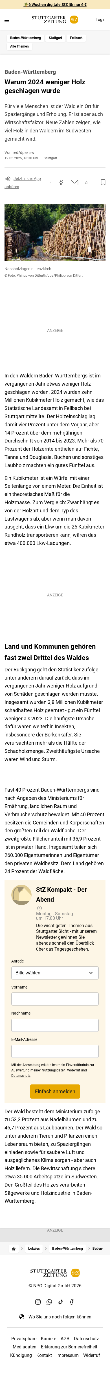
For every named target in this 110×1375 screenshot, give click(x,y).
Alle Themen (19, 46)
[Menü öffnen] (7, 20)
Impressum (67, 1355)
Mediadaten (24, 1347)
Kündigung (21, 1355)
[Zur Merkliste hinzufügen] (101, 182)
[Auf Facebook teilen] (61, 182)
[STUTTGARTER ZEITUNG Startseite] (55, 20)
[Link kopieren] (50, 182)
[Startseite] (14, 1249)
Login (100, 19)
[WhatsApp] (49, 1302)
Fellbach (76, 38)
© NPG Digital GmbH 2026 (55, 1285)
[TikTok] (60, 1302)
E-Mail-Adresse (24, 1039)
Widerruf (91, 1355)
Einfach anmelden (55, 1091)
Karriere (48, 1338)
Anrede (17, 961)
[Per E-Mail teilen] (74, 182)
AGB (65, 1338)
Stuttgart (55, 38)
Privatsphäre (23, 1338)
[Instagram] (38, 1302)
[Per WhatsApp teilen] (86, 183)
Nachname (20, 1013)
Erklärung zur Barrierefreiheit (69, 1347)
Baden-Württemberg (25, 38)
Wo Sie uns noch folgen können (59, 1317)
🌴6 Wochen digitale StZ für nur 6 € (55, 4)
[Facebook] (71, 1302)
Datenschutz (86, 1338)
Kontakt (44, 1355)
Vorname (19, 987)
